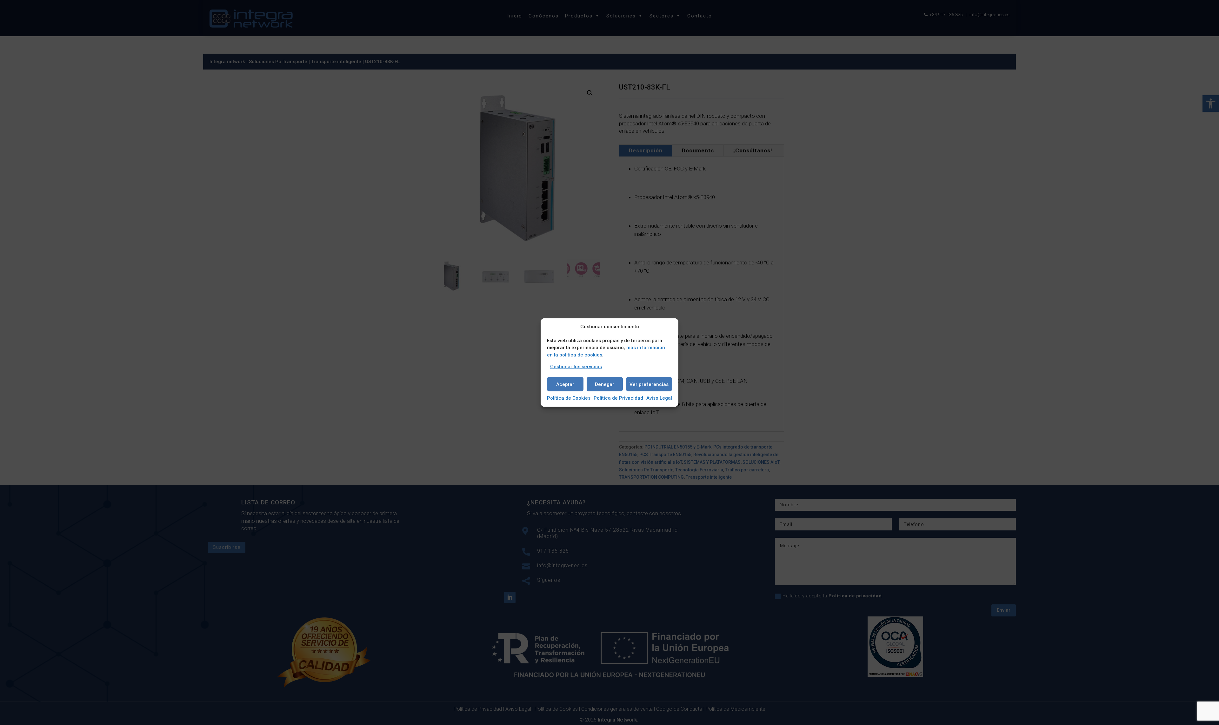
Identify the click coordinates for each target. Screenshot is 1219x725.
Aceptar (565, 384)
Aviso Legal (659, 398)
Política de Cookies (568, 398)
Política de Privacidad (618, 398)
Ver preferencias (649, 384)
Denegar (604, 384)
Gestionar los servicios (576, 366)
